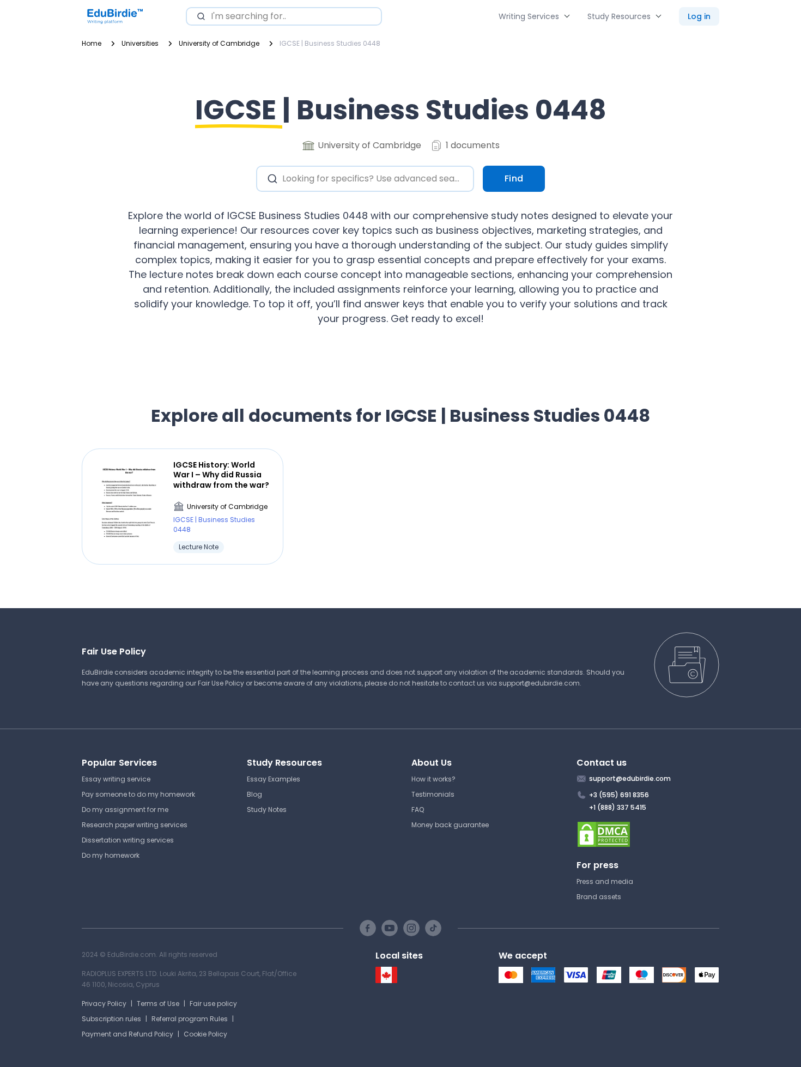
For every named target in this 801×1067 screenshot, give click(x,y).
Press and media (605, 881)
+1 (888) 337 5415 (617, 807)
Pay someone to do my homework (138, 794)
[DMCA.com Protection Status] (648, 834)
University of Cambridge (227, 506)
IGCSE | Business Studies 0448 (214, 524)
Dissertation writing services (128, 840)
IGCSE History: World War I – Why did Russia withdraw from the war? (221, 475)
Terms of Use (158, 1003)
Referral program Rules (189, 1018)
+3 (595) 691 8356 (619, 794)
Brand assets (599, 896)
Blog (254, 794)
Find (514, 178)
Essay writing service (116, 779)
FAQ (417, 809)
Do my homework (110, 855)
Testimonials (432, 794)
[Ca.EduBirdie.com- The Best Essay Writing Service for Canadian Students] (386, 980)
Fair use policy (213, 1003)
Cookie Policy (205, 1034)
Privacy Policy (104, 1003)
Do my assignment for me (125, 809)
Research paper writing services (134, 824)
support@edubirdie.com (539, 683)
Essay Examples (273, 779)
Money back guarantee (450, 824)
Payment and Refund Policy (127, 1034)
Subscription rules (111, 1018)
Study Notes (267, 809)
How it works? (433, 779)
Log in (699, 16)
